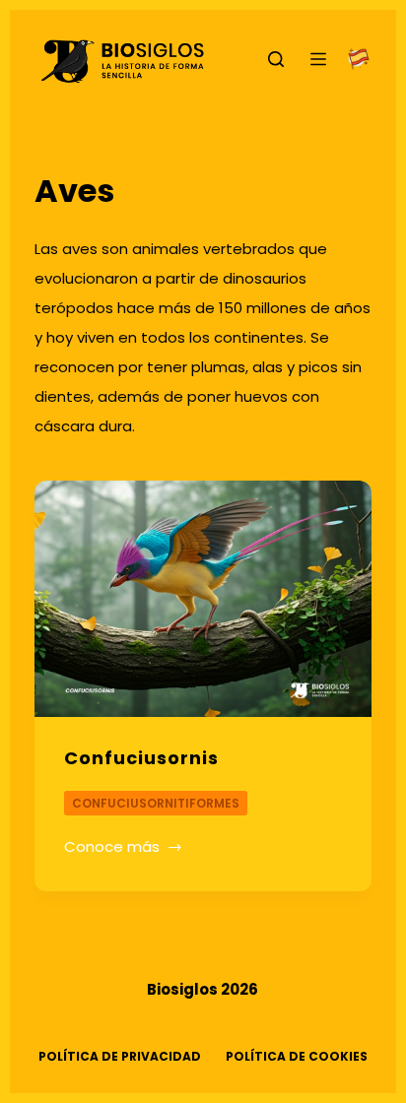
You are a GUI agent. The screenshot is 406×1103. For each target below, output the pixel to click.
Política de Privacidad (119, 1057)
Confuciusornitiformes (155, 803)
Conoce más (117, 849)
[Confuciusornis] (203, 599)
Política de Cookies (297, 1057)
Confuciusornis (141, 758)
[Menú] (318, 59)
